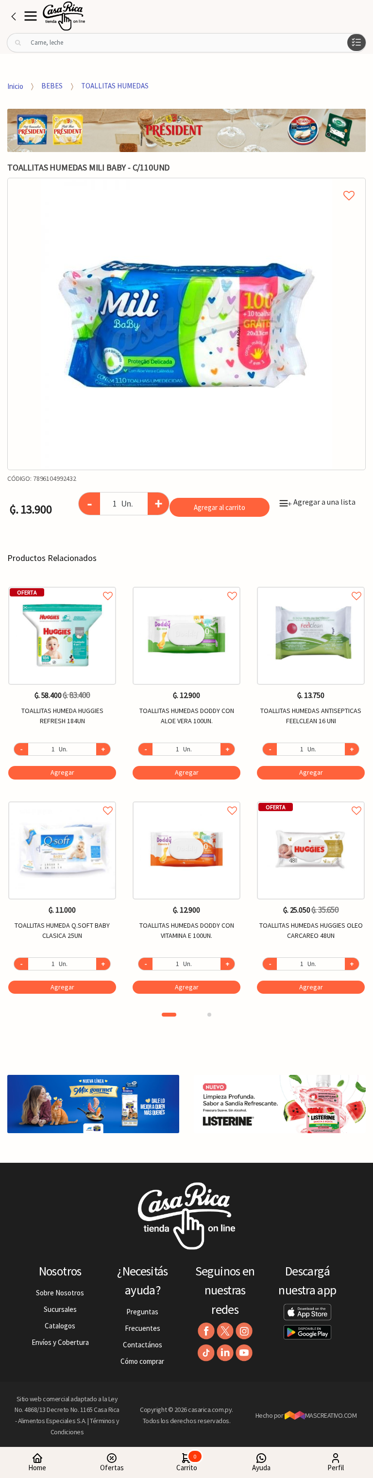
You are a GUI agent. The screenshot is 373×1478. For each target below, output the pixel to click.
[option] (186, 324)
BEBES (52, 85)
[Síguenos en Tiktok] (206, 1352)
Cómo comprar (142, 1361)
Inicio (15, 85)
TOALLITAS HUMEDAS (115, 85)
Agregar (62, 772)
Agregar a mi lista (186, 184)
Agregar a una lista (322, 502)
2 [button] (209, 1014)
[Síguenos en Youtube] (244, 1352)
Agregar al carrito (219, 507)
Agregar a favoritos (62, 585)
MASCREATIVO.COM (331, 1415)
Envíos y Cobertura (60, 1342)
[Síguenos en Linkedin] (225, 1352)
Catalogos (60, 1325)
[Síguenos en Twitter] (225, 1331)
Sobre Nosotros (60, 1292)
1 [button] (169, 1014)
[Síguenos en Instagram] (244, 1331)
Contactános (142, 1344)
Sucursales (60, 1309)
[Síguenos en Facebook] (206, 1331)
